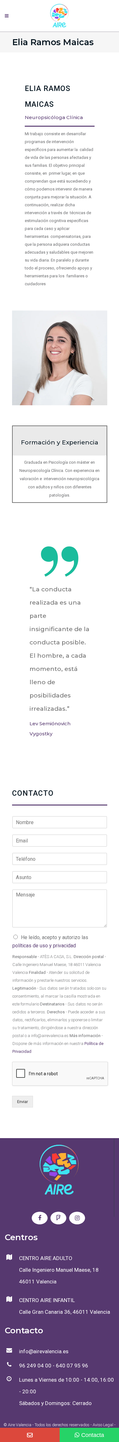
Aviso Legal (103, 1424)
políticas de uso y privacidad (44, 946)
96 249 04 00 (35, 1365)
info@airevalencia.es (44, 1351)
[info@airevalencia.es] (30, 1435)
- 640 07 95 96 (69, 1365)
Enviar (22, 1101)
